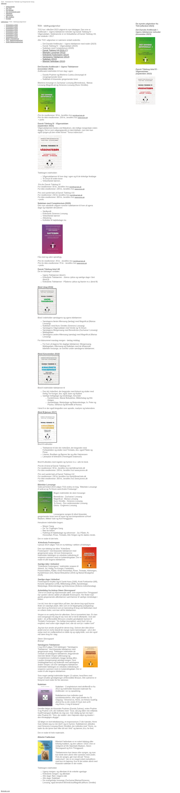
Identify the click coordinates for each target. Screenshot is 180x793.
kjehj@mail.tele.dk (76, 195)
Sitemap (3, 3)
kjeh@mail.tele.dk (78, 115)
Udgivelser (4, 22)
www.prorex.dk (83, 118)
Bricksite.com (5, 791)
